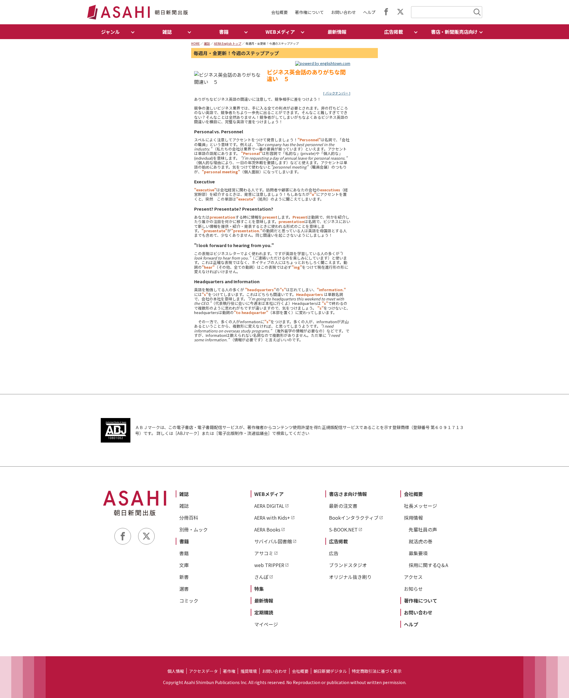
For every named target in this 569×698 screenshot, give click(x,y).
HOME (195, 43)
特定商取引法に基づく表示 (377, 671)
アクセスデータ (203, 671)
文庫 (184, 565)
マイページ (266, 624)
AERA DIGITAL (269, 505)
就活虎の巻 (420, 541)
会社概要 (279, 12)
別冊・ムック (193, 529)
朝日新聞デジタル (330, 671)
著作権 (229, 671)
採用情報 (413, 517)
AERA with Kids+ (272, 517)
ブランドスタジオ (348, 565)
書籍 (184, 541)
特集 (259, 588)
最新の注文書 (343, 505)
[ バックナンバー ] (336, 93)
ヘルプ (369, 12)
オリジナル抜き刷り (350, 576)
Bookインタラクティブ (353, 517)
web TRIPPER (269, 565)
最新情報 (336, 31)
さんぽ (261, 576)
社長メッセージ (420, 505)
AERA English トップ (227, 43)
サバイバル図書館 (273, 541)
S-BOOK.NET (343, 529)
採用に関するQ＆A (428, 565)
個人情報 (175, 671)
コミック (188, 600)
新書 (184, 576)
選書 (184, 588)
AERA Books (267, 529)
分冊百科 (188, 517)
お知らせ (413, 588)
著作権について (309, 12)
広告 (333, 553)
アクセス (413, 576)
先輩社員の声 (423, 529)
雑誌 (207, 43)
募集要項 (418, 553)
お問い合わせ (343, 12)
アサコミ (263, 553)
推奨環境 (248, 671)
